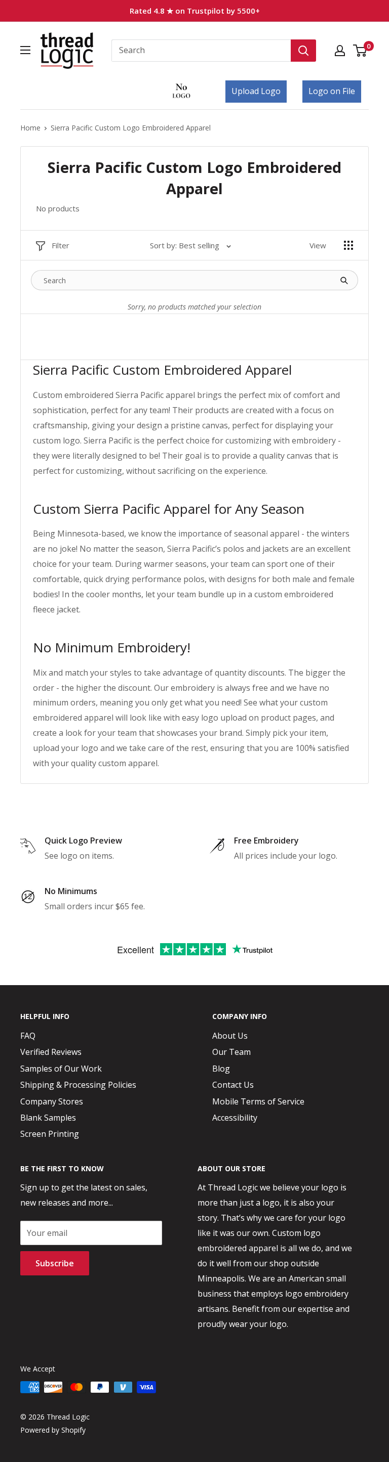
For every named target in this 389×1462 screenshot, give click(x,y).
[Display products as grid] (348, 245)
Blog (221, 1068)
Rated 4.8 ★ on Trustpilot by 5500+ (195, 11)
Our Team (231, 1051)
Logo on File (331, 91)
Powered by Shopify (53, 1430)
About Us (230, 1035)
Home (30, 127)
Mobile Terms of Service (258, 1101)
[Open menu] (25, 50)
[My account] (340, 50)
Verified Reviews (51, 1051)
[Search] (303, 50)
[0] (360, 51)
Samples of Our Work (61, 1068)
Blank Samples (48, 1117)
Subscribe (54, 1263)
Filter (60, 245)
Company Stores (51, 1101)
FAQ (27, 1035)
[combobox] (201, 50)
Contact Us (233, 1084)
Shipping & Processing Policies (78, 1084)
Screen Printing (49, 1133)
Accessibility (234, 1117)
